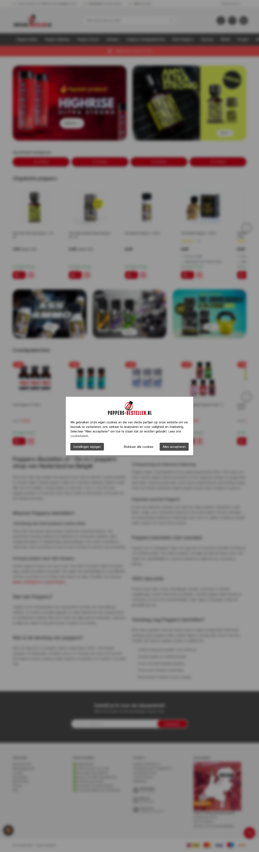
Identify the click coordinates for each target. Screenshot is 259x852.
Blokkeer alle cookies (138, 447)
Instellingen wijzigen (87, 447)
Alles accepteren (174, 447)
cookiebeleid (79, 436)
